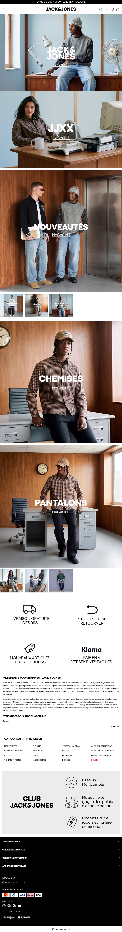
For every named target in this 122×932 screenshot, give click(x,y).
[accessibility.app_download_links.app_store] (24, 919)
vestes (59, 702)
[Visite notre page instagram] (9, 907)
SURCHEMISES (39, 751)
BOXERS (66, 760)
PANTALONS (67, 755)
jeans (42, 702)
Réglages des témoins (61, 929)
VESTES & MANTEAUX (71, 746)
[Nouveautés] (30, 91)
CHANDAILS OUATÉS (13, 751)
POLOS (65, 751)
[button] (30, 615)
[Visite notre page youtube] (19, 907)
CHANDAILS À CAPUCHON (103, 751)
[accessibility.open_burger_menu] (3, 10)
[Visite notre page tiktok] (14, 907)
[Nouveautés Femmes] (91, 91)
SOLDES (94, 760)
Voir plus (115, 727)
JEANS (36, 755)
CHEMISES (8, 755)
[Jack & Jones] (61, 10)
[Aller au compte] (106, 10)
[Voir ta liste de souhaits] (112, 10)
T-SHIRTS (37, 746)
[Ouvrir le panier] (117, 10)
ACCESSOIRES (39, 760)
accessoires (77, 705)
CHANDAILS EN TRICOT (101, 746)
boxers (38, 705)
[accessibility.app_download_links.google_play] (9, 919)
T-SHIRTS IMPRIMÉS (12, 760)
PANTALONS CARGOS (101, 755)
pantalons (84, 702)
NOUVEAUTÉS (10, 746)
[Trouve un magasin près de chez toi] (100, 10)
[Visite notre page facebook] (4, 907)
